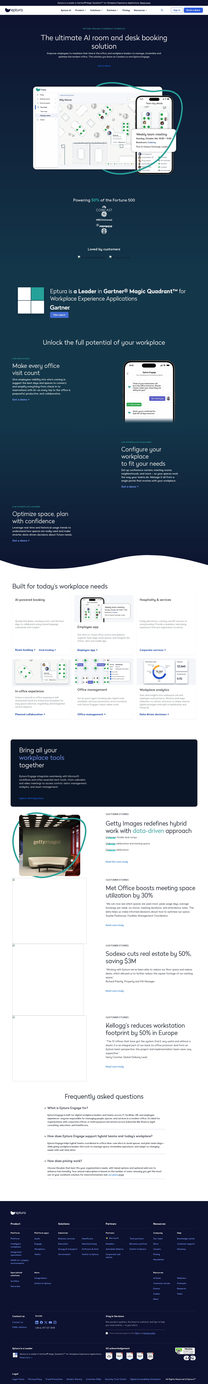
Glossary (181, 1248)
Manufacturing (89, 1243)
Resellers (110, 1243)
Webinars (181, 1278)
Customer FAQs (93, 1379)
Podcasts (181, 1283)
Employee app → (87, 650)
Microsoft (114, 1238)
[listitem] (36, 1322)
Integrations (40, 1278)
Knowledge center (186, 1238)
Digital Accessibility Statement (145, 1379)
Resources (139, 10)
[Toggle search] (162, 10)
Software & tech (90, 1248)
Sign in (176, 10)
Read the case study (117, 861)
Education (63, 1243)
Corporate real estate (113, 1256)
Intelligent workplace (16, 1245)
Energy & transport (67, 1248)
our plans (113, 1174)
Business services (66, 1238)
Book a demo (193, 10)
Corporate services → (153, 650)
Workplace (39, 1248)
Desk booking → (47, 650)
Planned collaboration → (30, 714)
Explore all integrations (31, 798)
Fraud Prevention (54, 1379)
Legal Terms (18, 1379)
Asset (37, 1238)
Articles (157, 1278)
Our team (158, 1238)
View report (59, 314)
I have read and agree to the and (132, 1333)
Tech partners (136, 1238)
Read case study (115, 925)
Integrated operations (16, 1253)
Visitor (37, 1254)
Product (79, 10)
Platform (15, 1238)
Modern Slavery (74, 1379)
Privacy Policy (35, 1379)
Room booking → (25, 650)
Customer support (186, 1243)
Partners (111, 10)
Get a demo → (21, 399)
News (155, 1243)
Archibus (15, 1280)
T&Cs (136, 1333)
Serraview (15, 1286)
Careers (157, 1248)
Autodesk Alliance (114, 1249)
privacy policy (149, 1333)
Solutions (95, 10)
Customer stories (161, 1283)
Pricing (126, 10)
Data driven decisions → (154, 714)
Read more (145, 2)
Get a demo (104, 65)
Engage (38, 1243)
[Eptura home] (14, 10)
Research (181, 1288)
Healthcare (87, 1238)
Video (180, 1293)
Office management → (91, 714)
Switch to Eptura (42, 1283)
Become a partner (138, 1243)
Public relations (19, 1327)
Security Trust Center (115, 1379)
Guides (156, 1293)
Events (156, 1288)
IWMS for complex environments (19, 1261)
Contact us (17, 1322)
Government (64, 1254)
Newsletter (158, 1259)
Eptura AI (66, 10)
